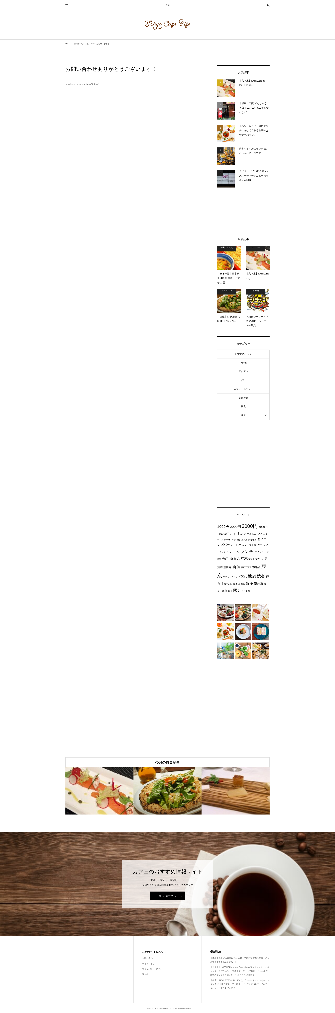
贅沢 (243, 584)
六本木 (242, 558)
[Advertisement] (243, 209)
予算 (167, 5)
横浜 (243, 576)
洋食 (243, 415)
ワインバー (260, 552)
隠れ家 (258, 584)
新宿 (236, 566)
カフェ (243, 380)
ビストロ (252, 545)
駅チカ (239, 590)
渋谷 (261, 576)
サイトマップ (148, 963)
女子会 (251, 559)
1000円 (223, 527)
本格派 (256, 567)
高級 (248, 591)
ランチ (247, 551)
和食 (243, 406)
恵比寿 (227, 567)
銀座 (249, 584)
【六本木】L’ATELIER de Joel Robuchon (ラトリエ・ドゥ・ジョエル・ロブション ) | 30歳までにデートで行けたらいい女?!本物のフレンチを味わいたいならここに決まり (239, 971)
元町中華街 (229, 558)
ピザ (259, 544)
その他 (243, 362)
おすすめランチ (243, 354)
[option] (99, 791)
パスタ (243, 544)
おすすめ (236, 534)
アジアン (243, 371)
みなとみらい (258, 534)
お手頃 (247, 534)
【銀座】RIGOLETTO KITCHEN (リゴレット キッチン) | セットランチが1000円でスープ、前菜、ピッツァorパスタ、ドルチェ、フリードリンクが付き (239, 984)
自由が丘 (228, 584)
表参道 (236, 584)
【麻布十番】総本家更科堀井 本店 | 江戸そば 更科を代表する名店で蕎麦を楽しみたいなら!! (239, 960)
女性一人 (259, 559)
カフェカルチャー (243, 389)
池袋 (252, 576)
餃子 (230, 590)
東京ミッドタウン (231, 576)
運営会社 (146, 974)
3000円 (250, 526)
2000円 (235, 527)
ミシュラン (232, 552)
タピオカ (243, 397)
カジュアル (242, 539)
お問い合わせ (148, 958)
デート (234, 545)
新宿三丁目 (246, 567)
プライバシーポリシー (152, 969)
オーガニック (230, 539)
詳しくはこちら (167, 896)
